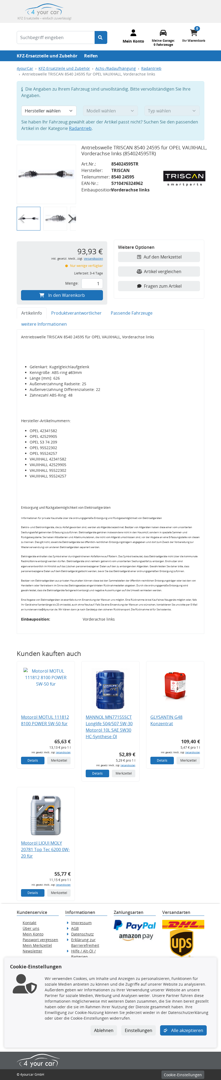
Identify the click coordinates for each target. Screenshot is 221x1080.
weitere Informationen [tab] (44, 324)
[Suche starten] (101, 37)
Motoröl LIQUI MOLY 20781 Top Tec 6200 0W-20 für (45, 849)
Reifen (91, 56)
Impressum (81, 922)
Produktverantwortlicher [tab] (76, 313)
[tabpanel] (110, 481)
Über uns (31, 928)
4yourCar (25, 68)
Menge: (72, 283)
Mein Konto (33, 934)
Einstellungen (138, 1030)
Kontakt (29, 922)
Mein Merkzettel (37, 945)
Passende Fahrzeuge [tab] (132, 313)
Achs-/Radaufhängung (115, 68)
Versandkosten (93, 258)
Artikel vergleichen (162, 271)
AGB (75, 928)
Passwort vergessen (40, 939)
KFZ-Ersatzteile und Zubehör (47, 56)
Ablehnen (103, 1030)
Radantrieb (151, 68)
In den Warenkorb (66, 295)
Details (32, 760)
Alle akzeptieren (186, 1030)
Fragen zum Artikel (163, 286)
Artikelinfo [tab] (31, 313)
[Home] (44, 11)
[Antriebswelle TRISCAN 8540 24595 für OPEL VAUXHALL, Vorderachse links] (46, 174)
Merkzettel (59, 760)
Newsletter (32, 951)
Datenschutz (82, 934)
